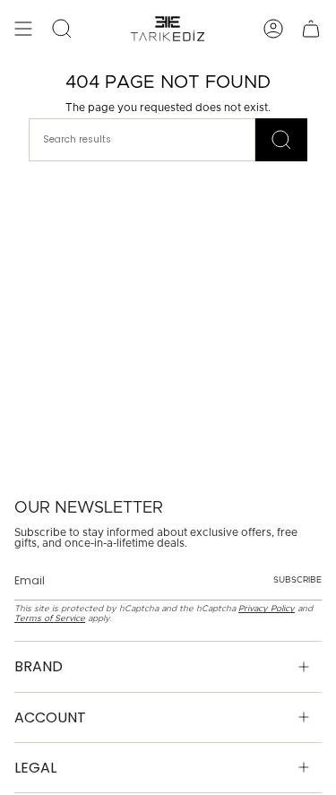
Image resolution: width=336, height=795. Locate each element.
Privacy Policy (266, 608)
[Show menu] (23, 28)
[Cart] (311, 28)
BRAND (38, 666)
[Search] (281, 139)
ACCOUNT (50, 717)
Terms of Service (49, 618)
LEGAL (35, 767)
